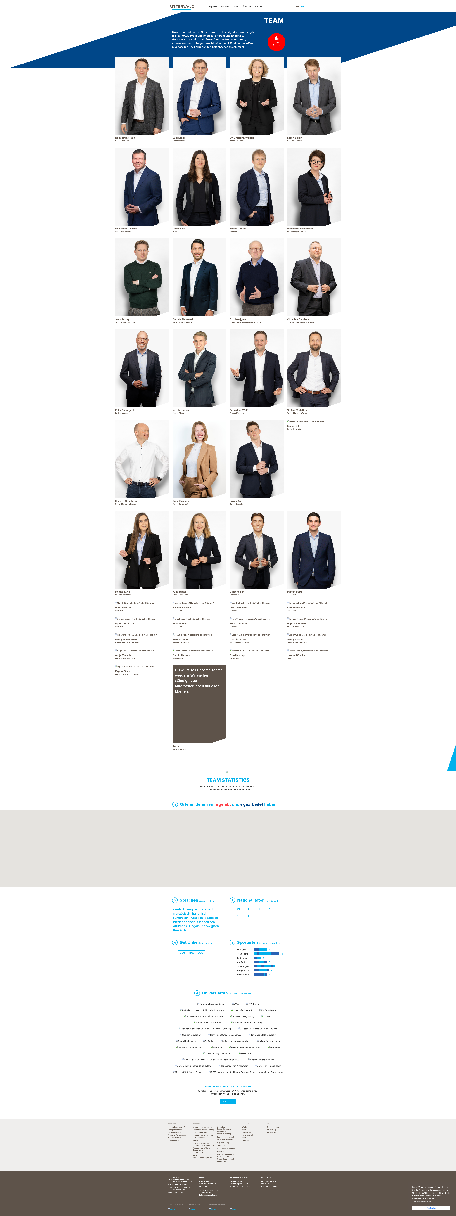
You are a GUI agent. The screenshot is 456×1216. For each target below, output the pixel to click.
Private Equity (174, 1140)
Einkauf (196, 1140)
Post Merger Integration (202, 1158)
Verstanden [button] (431, 1208)
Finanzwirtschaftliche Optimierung (201, 1149)
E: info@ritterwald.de (176, 1190)
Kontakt (245, 1140)
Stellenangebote (273, 1127)
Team (244, 1130)
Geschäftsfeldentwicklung (203, 1130)
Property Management (177, 1135)
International (247, 1135)
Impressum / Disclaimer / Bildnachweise (209, 1191)
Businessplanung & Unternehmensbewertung (203, 1144)
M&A (195, 1155)
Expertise (213, 6)
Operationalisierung (225, 1139)
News (236, 6)
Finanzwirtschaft (174, 1137)
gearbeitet (253, 804)
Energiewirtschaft (175, 1130)
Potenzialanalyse (200, 1132)
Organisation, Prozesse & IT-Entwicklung (203, 1136)
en (297, 6)
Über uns (247, 6)
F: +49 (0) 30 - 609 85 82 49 (179, 1187)
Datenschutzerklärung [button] (422, 1202)
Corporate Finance (200, 1153)
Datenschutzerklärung (208, 1195)
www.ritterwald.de (175, 1192)
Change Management (226, 1148)
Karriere (258, 6)
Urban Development (225, 1159)
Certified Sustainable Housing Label (225, 1155)
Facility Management (176, 1132)
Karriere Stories (273, 1132)
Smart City (221, 1162)
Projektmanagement (225, 1137)
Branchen (225, 6)
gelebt (225, 804)
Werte (244, 1127)
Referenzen (246, 1132)
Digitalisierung (223, 1143)
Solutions (221, 1145)
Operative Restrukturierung (224, 1128)
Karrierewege (272, 1130)
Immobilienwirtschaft (176, 1127)
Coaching (221, 1151)
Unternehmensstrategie (202, 1127)
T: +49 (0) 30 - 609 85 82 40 (179, 1184)
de (302, 6)
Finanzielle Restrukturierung (224, 1133)
